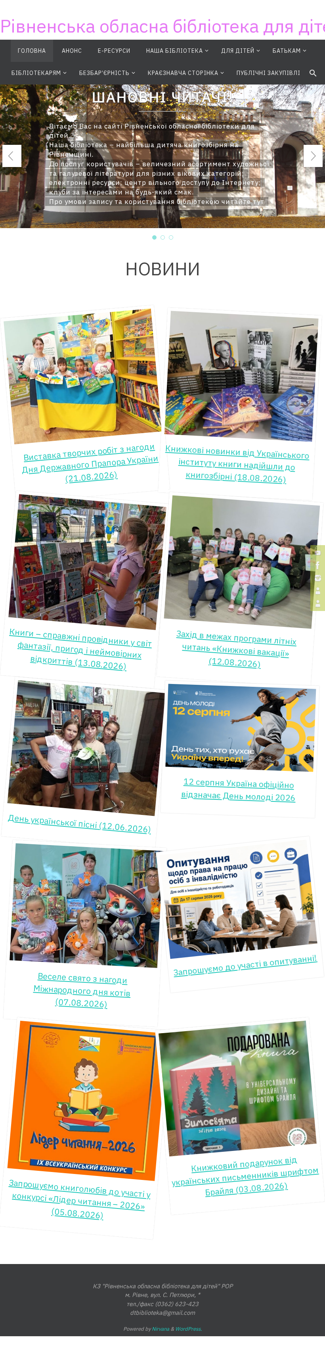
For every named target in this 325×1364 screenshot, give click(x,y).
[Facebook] (316, 565)
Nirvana (160, 1329)
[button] (313, 73)
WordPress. (188, 1329)
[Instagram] (316, 578)
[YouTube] (316, 552)
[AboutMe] (316, 590)
